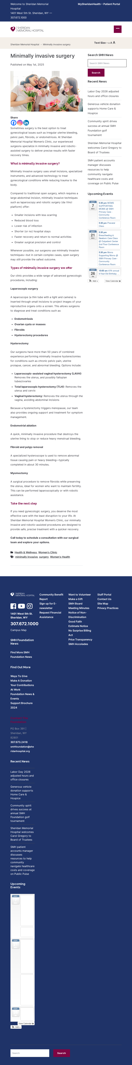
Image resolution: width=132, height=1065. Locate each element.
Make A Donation (21, 680)
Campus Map (18, 630)
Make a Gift (75, 599)
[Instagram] (20, 123)
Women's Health (60, 556)
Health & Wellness (26, 552)
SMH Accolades (78, 644)
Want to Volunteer (79, 594)
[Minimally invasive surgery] (46, 91)
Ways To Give (18, 676)
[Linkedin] (26, 123)
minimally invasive (26, 556)
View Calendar (112, 280)
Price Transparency (80, 639)
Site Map (102, 603)
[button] (93, 281)
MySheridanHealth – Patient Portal (99, 4)
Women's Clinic (47, 552)
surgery (44, 556)
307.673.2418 (19, 742)
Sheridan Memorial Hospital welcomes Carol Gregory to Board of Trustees (105, 147)
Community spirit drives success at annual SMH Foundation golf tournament (21, 813)
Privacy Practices (107, 608)
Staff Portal (104, 594)
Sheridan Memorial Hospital (24, 44)
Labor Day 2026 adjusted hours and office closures (22, 775)
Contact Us (104, 599)
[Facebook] (13, 123)
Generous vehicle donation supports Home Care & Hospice (104, 108)
